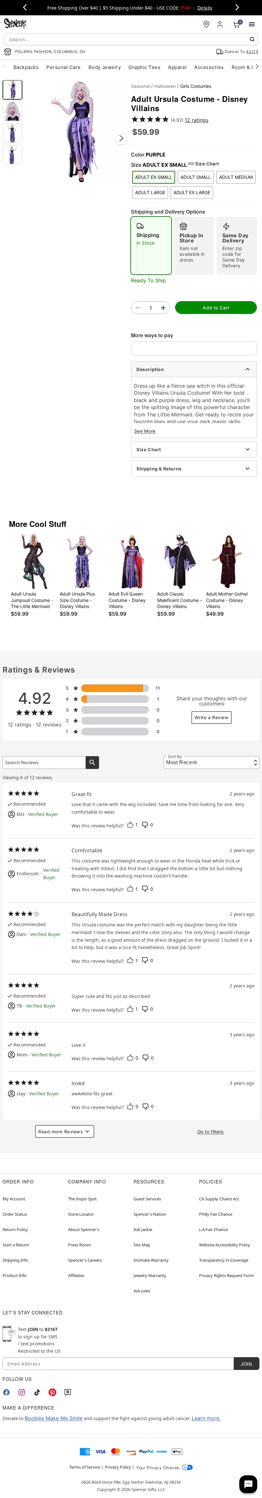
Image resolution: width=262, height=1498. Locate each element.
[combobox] (131, 39)
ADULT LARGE (150, 192)
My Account (14, 1199)
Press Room (79, 1245)
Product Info (15, 1275)
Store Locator (81, 1214)
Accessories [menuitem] (209, 67)
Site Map (142, 1245)
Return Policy (15, 1229)
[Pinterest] (52, 1392)
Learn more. (206, 1418)
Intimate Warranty (151, 1260)
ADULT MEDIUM (236, 177)
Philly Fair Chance (215, 1214)
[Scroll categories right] (257, 66)
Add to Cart (216, 307)
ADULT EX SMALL (153, 177)
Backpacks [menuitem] (26, 67)
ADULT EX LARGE (191, 192)
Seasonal (140, 86)
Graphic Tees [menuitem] (144, 67)
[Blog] (68, 1392)
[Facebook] (6, 1392)
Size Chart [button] (207, 163)
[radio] (151, 245)
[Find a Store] (206, 24)
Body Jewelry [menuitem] (105, 67)
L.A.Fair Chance (213, 1229)
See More (145, 431)
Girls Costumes (195, 86)
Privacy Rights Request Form (226, 1275)
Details (204, 8)
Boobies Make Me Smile (53, 1418)
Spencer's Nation (150, 1214)
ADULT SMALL (196, 177)
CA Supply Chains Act (219, 1199)
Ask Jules (142, 1291)
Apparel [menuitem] (177, 67)
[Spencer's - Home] (15, 24)
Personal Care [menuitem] (63, 67)
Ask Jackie (143, 1229)
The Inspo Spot (82, 1199)
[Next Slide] (121, 138)
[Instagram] (22, 1392)
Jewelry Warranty (150, 1275)
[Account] (220, 24)
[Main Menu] (251, 24)
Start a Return (16, 1245)
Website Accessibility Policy (224, 1245)
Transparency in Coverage (223, 1260)
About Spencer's (83, 1229)
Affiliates (76, 1275)
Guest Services (147, 1199)
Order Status (15, 1214)
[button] (76, 132)
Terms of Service (84, 1467)
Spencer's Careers (85, 1260)
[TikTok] (37, 1392)
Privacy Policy (118, 1467)
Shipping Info (15, 1260)
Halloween (165, 86)
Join (246, 1364)
